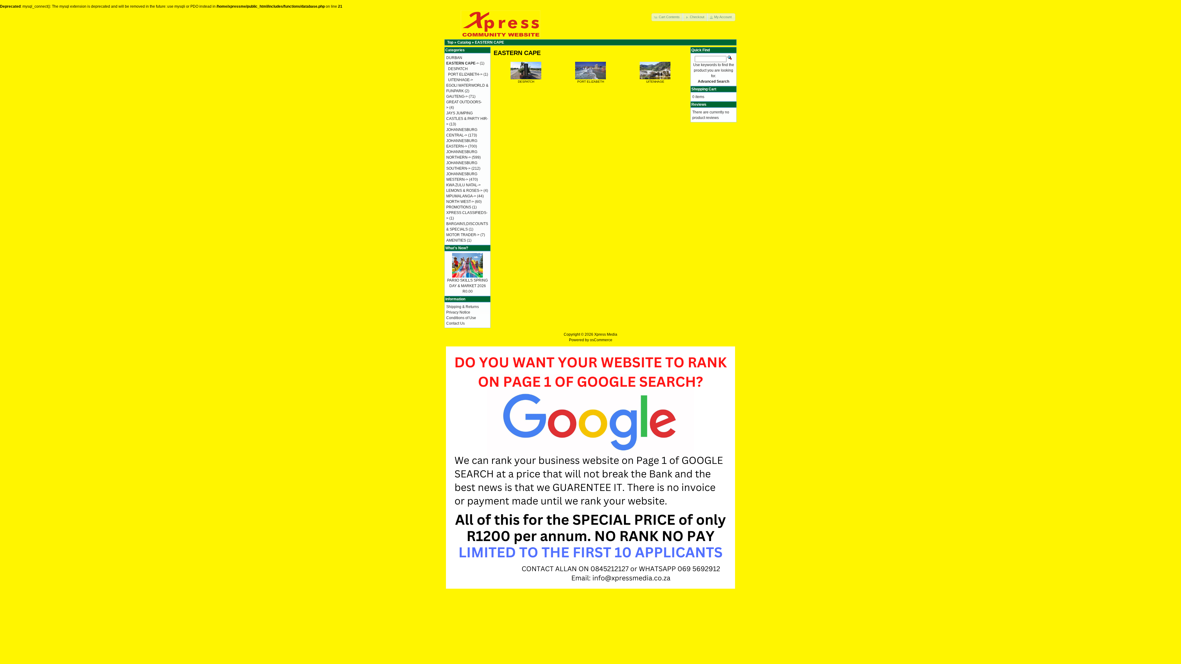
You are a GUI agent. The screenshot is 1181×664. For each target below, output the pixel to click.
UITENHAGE (655, 81)
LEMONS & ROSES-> (464, 190)
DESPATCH (526, 81)
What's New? (456, 248)
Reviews (698, 104)
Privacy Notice (458, 312)
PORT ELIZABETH (590, 81)
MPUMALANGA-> (461, 196)
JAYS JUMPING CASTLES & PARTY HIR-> (467, 118)
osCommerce (601, 340)
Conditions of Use (461, 318)
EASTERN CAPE (489, 42)
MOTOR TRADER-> (462, 235)
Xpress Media (605, 334)
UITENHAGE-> (460, 80)
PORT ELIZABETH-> (465, 74)
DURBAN (454, 58)
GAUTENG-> (457, 96)
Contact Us (455, 323)
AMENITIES (456, 240)
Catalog (464, 42)
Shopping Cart (703, 89)
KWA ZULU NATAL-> (463, 185)
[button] (667, 17)
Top (450, 42)
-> (462, 63)
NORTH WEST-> (460, 202)
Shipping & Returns (462, 307)
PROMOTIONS (458, 207)
